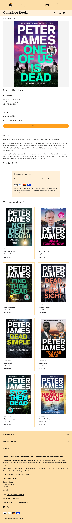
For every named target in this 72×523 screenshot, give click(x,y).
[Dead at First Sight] (53, 283)
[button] (64, 13)
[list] (36, 54)
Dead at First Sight (44, 307)
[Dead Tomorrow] (53, 227)
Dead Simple (8, 363)
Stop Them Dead (9, 419)
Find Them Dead (9, 307)
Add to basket (36, 126)
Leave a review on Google (21, 502)
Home (4, 18)
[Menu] (68, 13)
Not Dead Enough (9, 251)
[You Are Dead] (53, 338)
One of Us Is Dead (12, 18)
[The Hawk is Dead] (53, 394)
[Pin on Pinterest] (16, 163)
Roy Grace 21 (7, 135)
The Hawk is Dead (44, 419)
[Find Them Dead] (18, 283)
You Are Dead (43, 363)
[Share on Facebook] (13, 163)
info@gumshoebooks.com (15, 495)
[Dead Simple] (18, 338)
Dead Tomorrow (44, 251)
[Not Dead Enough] (18, 227)
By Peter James (7, 95)
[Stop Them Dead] (18, 394)
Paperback (6, 112)
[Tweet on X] (9, 163)
